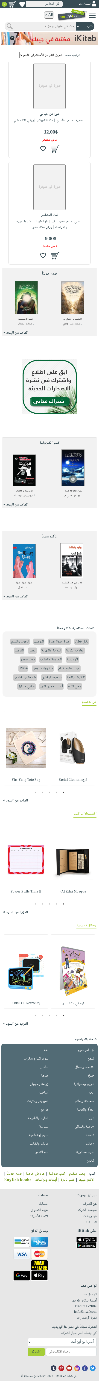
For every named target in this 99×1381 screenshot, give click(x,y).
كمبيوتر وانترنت (37, 1101)
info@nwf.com (85, 1312)
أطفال (44, 1067)
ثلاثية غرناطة (76, 677)
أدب (91, 1093)
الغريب (19, 651)
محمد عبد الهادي (71, 323)
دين (91, 1118)
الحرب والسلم (20, 642)
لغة (46, 1050)
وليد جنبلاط (71, 587)
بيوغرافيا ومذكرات (36, 1059)
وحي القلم (75, 686)
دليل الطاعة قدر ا (73, 491)
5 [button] (36, 792)
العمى (32, 651)
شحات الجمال (25, 323)
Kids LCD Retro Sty (26, 1003)
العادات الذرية (75, 651)
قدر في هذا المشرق (71, 582)
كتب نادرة (68, 1180)
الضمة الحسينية (26, 319)
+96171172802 (85, 1306)
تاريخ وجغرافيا (84, 1084)
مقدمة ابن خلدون (25, 677)
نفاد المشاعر (49, 215)
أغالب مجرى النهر (51, 686)
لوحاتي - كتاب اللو (73, 1003)
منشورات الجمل (42, 668)
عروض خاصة (35, 1174)
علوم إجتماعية (38, 1135)
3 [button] (50, 792)
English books (17, 1180)
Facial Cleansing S (73, 780)
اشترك (36, 1352)
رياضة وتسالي (84, 1127)
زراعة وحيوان (39, 1084)
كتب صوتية (57, 1174)
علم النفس (41, 1152)
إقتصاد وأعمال (84, 1067)
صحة (44, 1076)
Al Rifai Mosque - (72, 892)
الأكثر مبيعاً (86, 1180)
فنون (90, 1059)
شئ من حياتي (49, 114)
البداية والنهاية (51, 651)
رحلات (89, 1144)
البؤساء (39, 642)
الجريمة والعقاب (24, 491)
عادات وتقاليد (39, 1144)
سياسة (43, 1127)
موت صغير (27, 659)
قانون (90, 1161)
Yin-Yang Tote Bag (26, 780)
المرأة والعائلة (85, 1110)
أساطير (43, 1093)
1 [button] (63, 792)
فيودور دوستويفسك (23, 495)
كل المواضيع (86, 1050)
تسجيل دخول (83, 4)
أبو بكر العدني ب (72, 495)
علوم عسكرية (85, 1152)
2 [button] (56, 792)
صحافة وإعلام (84, 1101)
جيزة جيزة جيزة (24, 582)
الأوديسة (73, 659)
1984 (23, 668)
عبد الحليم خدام (69, 668)
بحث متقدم (77, 1174)
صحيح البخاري (52, 677)
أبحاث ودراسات (46, 1180)
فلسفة (90, 1135)
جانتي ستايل (26, 686)
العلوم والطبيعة (38, 1118)
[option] (73, 748)
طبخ (91, 1076)
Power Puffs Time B (26, 892)
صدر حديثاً (14, 1174)
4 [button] (43, 792)
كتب (92, 1174)
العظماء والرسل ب (72, 319)
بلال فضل (23, 587)
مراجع (44, 1110)
